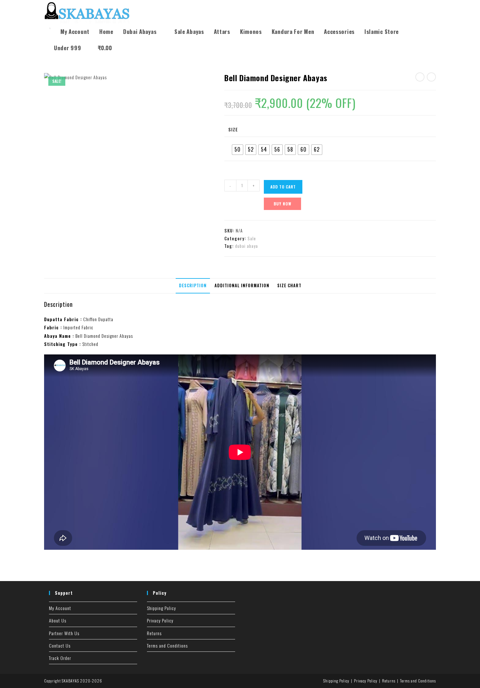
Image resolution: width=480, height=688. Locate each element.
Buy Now (282, 203)
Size (233, 129)
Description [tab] (193, 285)
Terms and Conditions (167, 645)
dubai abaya (246, 246)
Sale (252, 238)
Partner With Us (64, 633)
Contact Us (60, 645)
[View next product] (431, 77)
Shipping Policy (161, 608)
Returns (154, 633)
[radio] (237, 150)
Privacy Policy (160, 620)
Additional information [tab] (242, 285)
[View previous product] (419, 77)
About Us (57, 620)
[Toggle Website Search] (124, 48)
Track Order (60, 657)
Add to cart (283, 186)
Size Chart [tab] (289, 285)
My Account (60, 608)
